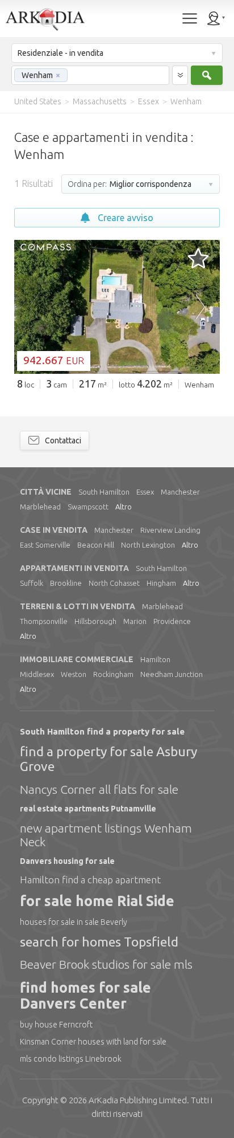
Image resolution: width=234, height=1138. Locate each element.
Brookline (66, 583)
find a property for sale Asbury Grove (108, 758)
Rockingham (113, 674)
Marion (135, 621)
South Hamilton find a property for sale (102, 731)
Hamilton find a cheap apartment (90, 879)
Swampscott (88, 507)
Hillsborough (95, 621)
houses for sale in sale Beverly (73, 922)
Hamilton (155, 659)
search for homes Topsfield (99, 942)
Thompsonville (44, 621)
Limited (138, 1100)
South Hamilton (103, 492)
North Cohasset (114, 583)
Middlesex (37, 674)
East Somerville (45, 545)
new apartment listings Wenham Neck (106, 835)
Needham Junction (171, 674)
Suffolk (31, 583)
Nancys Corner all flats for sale (99, 789)
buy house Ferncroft (56, 1024)
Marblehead (40, 507)
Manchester (180, 492)
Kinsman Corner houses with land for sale (93, 1041)
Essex (145, 492)
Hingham (161, 583)
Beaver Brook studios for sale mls (106, 964)
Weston (73, 674)
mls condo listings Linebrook (71, 1058)
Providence (172, 621)
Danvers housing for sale (67, 861)
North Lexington (148, 545)
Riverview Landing (170, 530)
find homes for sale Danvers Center (85, 996)
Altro (123, 507)
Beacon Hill (95, 545)
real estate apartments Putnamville (88, 808)
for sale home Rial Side (97, 901)
